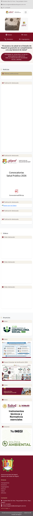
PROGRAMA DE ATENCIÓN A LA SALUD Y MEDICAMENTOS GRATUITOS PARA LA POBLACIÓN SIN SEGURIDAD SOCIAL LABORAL (16, 57)
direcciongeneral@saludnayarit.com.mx (14, 4)
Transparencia (5, 483)
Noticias (3, 489)
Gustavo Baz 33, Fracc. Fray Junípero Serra (14, 1)
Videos (3, 491)
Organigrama (5, 487)
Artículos (3, 493)
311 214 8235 (6, 7)
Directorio (4, 485)
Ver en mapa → (5, 508)
